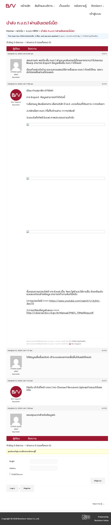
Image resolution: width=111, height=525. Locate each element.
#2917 (104, 380)
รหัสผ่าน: (12, 468)
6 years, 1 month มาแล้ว (68, 36)
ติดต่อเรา (97, 6)
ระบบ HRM (32, 31)
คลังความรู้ (80, 6)
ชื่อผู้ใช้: (12, 461)
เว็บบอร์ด (64, 6)
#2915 (104, 84)
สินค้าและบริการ (44, 6)
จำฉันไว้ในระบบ (17, 474)
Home (10, 31)
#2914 (104, 53)
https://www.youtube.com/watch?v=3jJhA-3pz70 (63, 302)
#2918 (104, 408)
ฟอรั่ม (19, 31)
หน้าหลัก (25, 6)
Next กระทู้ (99, 503)
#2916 (104, 350)
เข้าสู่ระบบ (97, 481)
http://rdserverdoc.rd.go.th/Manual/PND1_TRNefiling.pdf (60, 313)
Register (27, 488)
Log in (12, 488)
